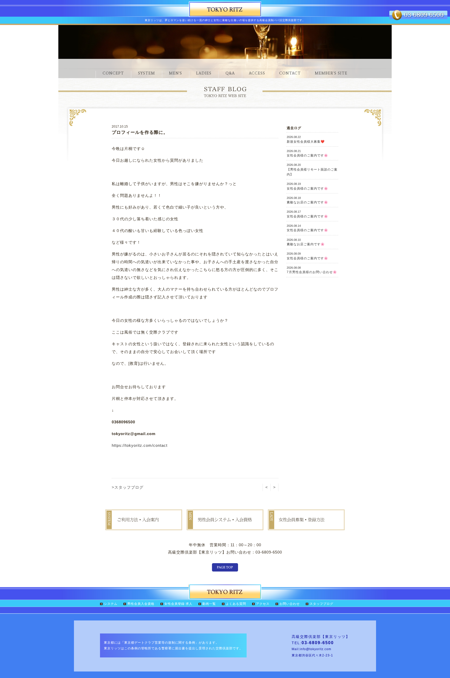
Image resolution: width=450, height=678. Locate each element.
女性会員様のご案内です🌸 (307, 153)
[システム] (143, 526)
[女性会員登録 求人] (306, 526)
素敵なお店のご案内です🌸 (307, 200)
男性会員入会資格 (140, 604)
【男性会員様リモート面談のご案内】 (312, 169)
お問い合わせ (289, 604)
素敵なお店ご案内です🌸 (306, 242)
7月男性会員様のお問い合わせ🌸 (312, 270)
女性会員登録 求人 (178, 604)
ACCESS (257, 73)
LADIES (203, 73)
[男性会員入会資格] (225, 526)
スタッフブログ (321, 604)
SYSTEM (146, 73)
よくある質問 (236, 604)
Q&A (230, 73)
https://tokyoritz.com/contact (139, 445)
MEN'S (175, 73)
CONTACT (290, 73)
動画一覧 (209, 604)
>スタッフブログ (127, 487)
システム (110, 604)
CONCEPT (113, 73)
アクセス (263, 604)
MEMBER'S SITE (331, 73)
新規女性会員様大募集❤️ (306, 139)
